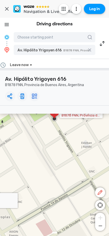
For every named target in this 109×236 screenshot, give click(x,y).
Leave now (19, 65)
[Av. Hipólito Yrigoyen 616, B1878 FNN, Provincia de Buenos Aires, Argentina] (54, 115)
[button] (54, 50)
